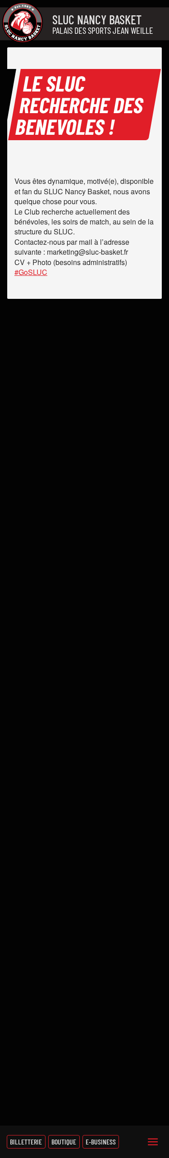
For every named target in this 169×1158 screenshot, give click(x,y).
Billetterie (26, 1141)
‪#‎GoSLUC (30, 272)
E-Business (101, 1141)
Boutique (63, 1141)
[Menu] (153, 1142)
